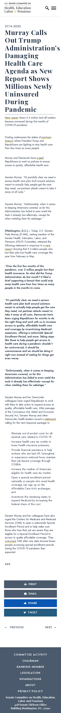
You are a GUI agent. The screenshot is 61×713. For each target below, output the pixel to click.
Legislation (30, 673)
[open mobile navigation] (53, 8)
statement (50, 419)
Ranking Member (30, 667)
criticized (10, 541)
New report (11, 118)
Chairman (30, 661)
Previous (17, 627)
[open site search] (47, 8)
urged (40, 158)
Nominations (30, 679)
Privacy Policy (30, 691)
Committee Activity (30, 655)
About (30, 685)
